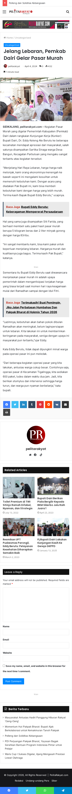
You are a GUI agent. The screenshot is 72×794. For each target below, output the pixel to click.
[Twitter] (15, 404)
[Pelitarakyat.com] (23, 11)
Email (6, 639)
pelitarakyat (14, 66)
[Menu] (4, 13)
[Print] (6, 412)
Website (7, 652)
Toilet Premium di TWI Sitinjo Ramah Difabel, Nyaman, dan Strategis (18, 505)
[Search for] (67, 13)
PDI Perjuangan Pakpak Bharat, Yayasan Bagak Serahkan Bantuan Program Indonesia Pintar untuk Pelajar (33, 745)
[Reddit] (48, 404)
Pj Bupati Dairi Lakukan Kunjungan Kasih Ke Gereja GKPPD (52, 543)
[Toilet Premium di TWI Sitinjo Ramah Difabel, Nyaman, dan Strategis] (19, 487)
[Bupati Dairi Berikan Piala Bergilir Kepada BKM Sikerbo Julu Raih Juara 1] (53, 486)
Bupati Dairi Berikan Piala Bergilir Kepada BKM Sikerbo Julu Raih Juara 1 (51, 503)
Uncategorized (23, 37)
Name (6, 626)
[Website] (31, 455)
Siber (54, 780)
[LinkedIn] (23, 404)
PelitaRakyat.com (59, 775)
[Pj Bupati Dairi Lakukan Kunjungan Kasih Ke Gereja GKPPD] (53, 527)
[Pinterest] (40, 404)
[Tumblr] (31, 404)
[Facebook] (6, 404)
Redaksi (19, 780)
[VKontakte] (56, 404)
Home (9, 37)
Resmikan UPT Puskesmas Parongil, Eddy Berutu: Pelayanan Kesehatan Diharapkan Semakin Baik (18, 546)
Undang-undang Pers (37, 780)
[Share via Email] (65, 404)
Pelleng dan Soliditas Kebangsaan (24, 3)
